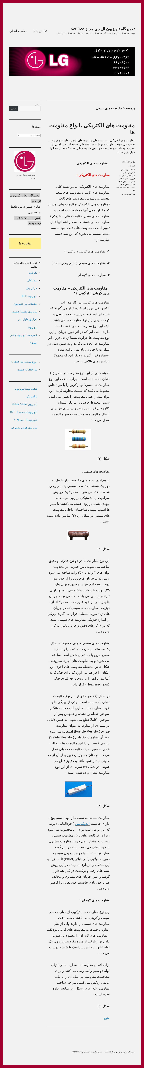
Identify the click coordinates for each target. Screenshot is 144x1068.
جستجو (38, 105)
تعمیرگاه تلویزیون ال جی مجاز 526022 (103, 29)
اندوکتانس (82, 823)
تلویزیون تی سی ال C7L (23, 412)
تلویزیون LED (29, 296)
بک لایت (32, 272)
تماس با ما (39, 31)
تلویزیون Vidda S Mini (24, 404)
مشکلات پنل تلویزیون (25, 303)
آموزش (132, 166)
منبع (107, 1018)
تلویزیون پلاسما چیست (24, 311)
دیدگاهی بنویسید (128, 194)
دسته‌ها (36, 126)
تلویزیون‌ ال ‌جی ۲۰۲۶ (25, 419)
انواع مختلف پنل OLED (24, 361)
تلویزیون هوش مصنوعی (24, 427)
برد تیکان (32, 280)
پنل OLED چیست (27, 369)
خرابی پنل (31, 288)
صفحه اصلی (18, 31)
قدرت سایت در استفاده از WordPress (87, 1052)
